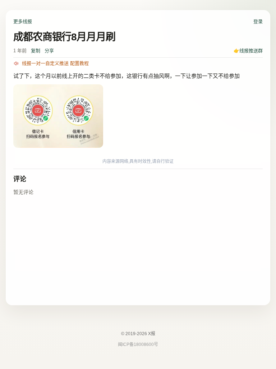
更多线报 (22, 21)
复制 (35, 50)
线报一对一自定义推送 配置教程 (55, 63)
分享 (49, 50)
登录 (258, 21)
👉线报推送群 (248, 50)
